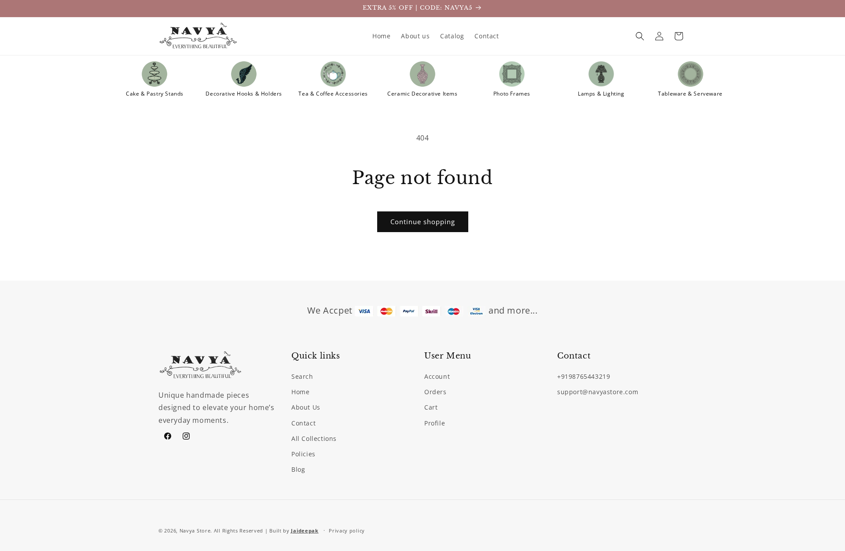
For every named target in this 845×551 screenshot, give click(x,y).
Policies (303, 454)
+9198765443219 (583, 376)
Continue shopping (422, 221)
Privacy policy (347, 530)
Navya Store (195, 530)
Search (302, 376)
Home (300, 392)
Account (437, 376)
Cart (430, 407)
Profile (434, 423)
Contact (303, 423)
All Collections (314, 438)
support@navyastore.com (597, 392)
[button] (640, 36)
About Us (305, 407)
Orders (435, 392)
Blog (298, 469)
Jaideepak (304, 530)
